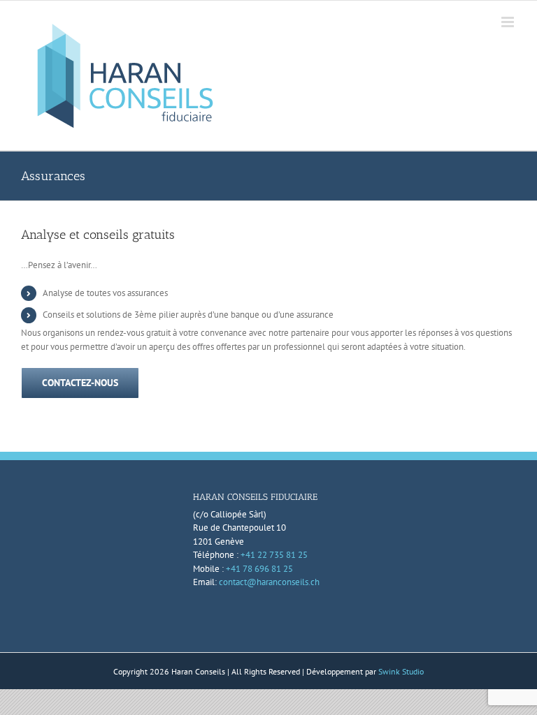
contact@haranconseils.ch (269, 582)
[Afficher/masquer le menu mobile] (508, 22)
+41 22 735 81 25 (274, 555)
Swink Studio (401, 671)
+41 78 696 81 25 (259, 569)
